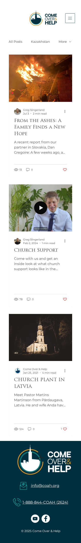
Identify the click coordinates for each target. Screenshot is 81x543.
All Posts (15, 42)
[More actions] (66, 111)
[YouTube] (35, 518)
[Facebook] (45, 518)
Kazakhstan (40, 42)
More (63, 42)
